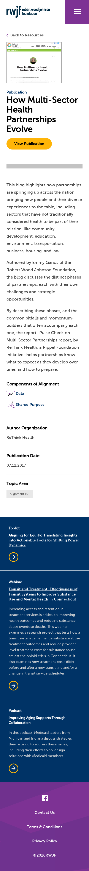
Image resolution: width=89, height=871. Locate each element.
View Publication (29, 144)
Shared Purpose (30, 404)
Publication (16, 92)
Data (20, 393)
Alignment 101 (20, 493)
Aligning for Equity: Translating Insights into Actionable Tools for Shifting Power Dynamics (44, 540)
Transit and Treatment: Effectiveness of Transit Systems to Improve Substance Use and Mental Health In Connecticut (43, 594)
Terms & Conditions (44, 827)
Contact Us (45, 812)
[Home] (29, 12)
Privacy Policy (44, 841)
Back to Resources (27, 35)
